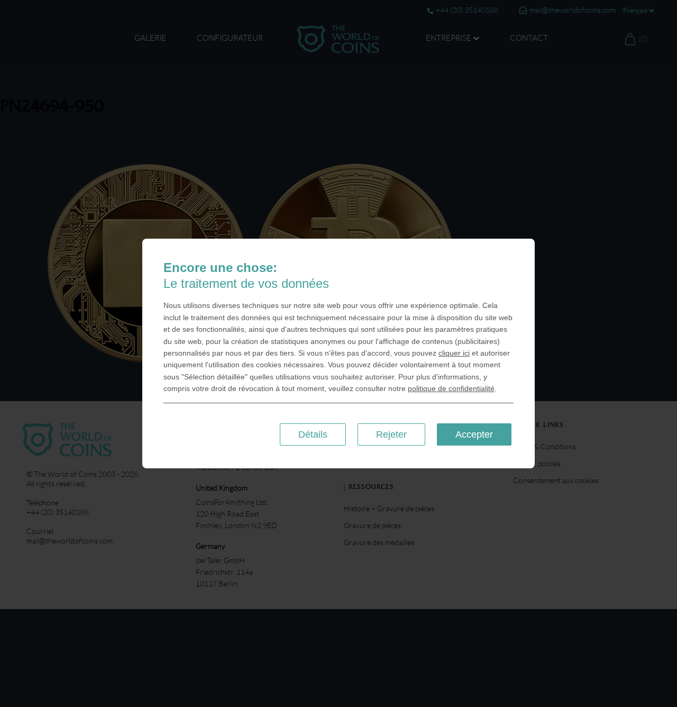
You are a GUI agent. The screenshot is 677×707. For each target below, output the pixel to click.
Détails (312, 434)
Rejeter (391, 434)
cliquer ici (454, 353)
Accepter (474, 434)
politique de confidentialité (451, 388)
